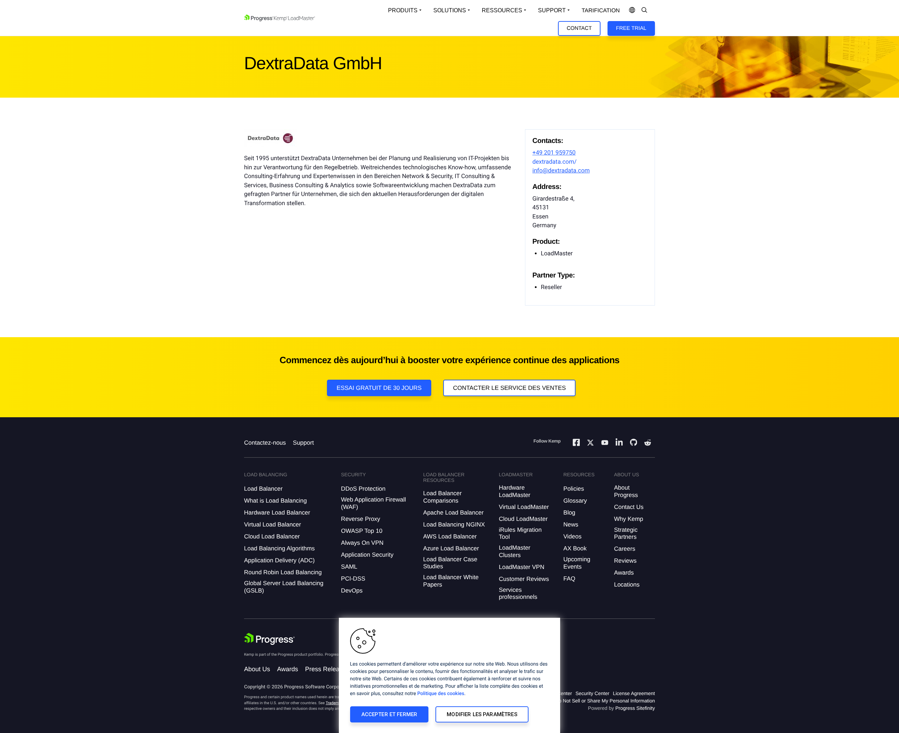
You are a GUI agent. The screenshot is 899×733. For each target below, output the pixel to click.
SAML (349, 566)
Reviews (625, 560)
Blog (569, 512)
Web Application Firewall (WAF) (373, 503)
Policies (573, 488)
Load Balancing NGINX (454, 524)
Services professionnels (518, 593)
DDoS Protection (363, 488)
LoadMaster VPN (521, 567)
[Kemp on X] (590, 443)
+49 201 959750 (554, 152)
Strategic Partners (625, 533)
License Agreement (634, 693)
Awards (624, 572)
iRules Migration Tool (520, 533)
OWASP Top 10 (361, 531)
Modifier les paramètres (482, 714)
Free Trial (631, 28)
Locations (626, 584)
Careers (624, 548)
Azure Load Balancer (451, 548)
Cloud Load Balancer (272, 536)
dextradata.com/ (554, 161)
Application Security (367, 554)
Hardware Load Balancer (277, 512)
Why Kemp (628, 519)
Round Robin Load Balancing (283, 572)
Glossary (575, 500)
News (570, 524)
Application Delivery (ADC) (279, 560)
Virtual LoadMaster (524, 507)
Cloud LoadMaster (523, 519)
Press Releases (327, 669)
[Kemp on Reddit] (647, 443)
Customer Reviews (524, 579)
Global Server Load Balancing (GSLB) (283, 587)
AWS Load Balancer (450, 536)
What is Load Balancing (275, 500)
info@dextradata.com (561, 170)
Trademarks (336, 703)
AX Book (574, 548)
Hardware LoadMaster (514, 491)
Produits (403, 10)
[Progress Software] (269, 639)
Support (552, 10)
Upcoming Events (576, 563)
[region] (449, 675)
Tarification (601, 11)
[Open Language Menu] (632, 10)
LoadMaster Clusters (514, 551)
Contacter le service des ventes (509, 388)
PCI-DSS (353, 578)
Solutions (449, 10)
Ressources (502, 10)
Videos (572, 536)
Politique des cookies (440, 693)
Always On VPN (362, 542)
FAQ (569, 578)
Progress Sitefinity (635, 708)
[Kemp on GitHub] (633, 443)
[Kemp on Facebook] (576, 443)
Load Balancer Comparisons (442, 497)
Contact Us (628, 507)
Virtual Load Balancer (272, 524)
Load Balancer (263, 488)
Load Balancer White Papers (451, 581)
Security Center (592, 693)
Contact (579, 28)
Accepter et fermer (389, 714)
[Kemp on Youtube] (604, 443)
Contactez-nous (265, 442)
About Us (257, 669)
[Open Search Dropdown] (644, 10)
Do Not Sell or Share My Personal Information (605, 700)
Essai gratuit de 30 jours (379, 388)
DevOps (351, 590)
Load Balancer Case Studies (450, 563)
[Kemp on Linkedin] (619, 443)
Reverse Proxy (360, 519)
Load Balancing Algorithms (279, 548)
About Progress (626, 491)
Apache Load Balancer (453, 512)
